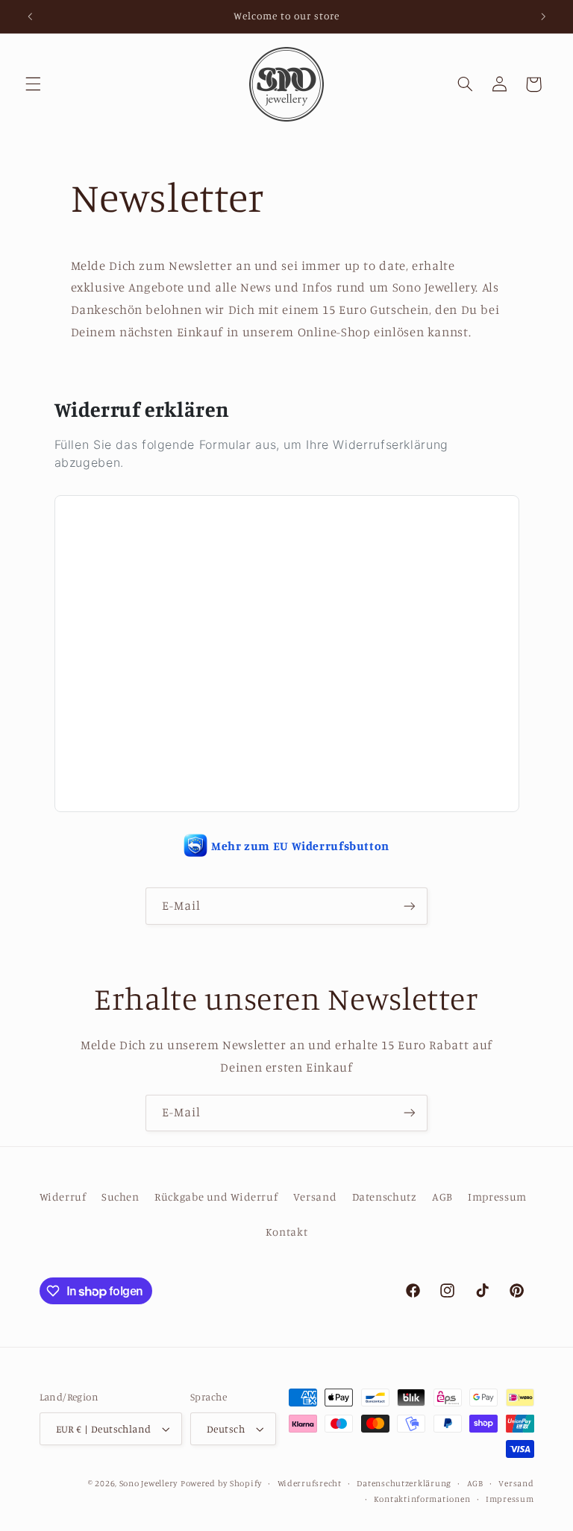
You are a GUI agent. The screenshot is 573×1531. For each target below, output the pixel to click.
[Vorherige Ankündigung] (29, 16)
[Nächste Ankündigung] (543, 16)
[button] (33, 84)
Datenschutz (384, 1196)
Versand (314, 1196)
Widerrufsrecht (310, 1483)
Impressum (497, 1196)
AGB (442, 1196)
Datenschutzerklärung (404, 1483)
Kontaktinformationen (422, 1499)
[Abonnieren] (409, 905)
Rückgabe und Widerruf (216, 1196)
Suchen (120, 1196)
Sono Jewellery (148, 1483)
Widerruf (63, 1196)
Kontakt (286, 1231)
